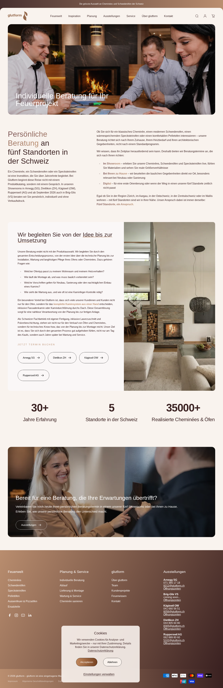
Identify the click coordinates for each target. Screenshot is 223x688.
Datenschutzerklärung (100, 650)
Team (115, 585)
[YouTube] (23, 615)
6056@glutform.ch (174, 611)
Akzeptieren (86, 662)
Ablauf (63, 585)
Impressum (13, 681)
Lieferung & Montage (72, 590)
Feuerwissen (119, 595)
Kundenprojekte (121, 590)
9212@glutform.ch (174, 585)
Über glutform (119, 580)
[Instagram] (16, 615)
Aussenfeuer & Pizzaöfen (22, 601)
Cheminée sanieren (71, 601)
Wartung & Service (70, 595)
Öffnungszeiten (172, 588)
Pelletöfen (14, 595)
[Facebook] (9, 615)
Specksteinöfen (17, 590)
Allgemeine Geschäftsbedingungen (38, 681)
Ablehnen (112, 662)
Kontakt (116, 601)
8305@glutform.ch (174, 626)
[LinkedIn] (30, 615)
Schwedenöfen (16, 585)
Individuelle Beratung (72, 580)
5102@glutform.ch (174, 640)
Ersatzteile (14, 606)
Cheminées (14, 580)
